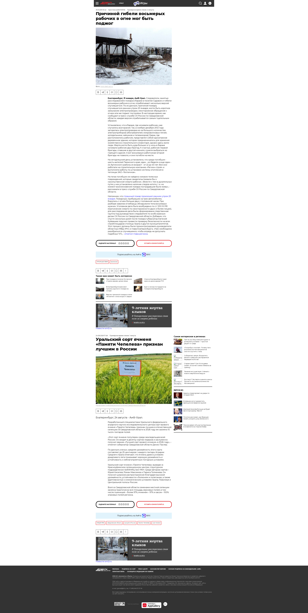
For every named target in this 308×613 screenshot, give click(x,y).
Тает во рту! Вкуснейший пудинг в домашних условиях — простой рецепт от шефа (197, 341)
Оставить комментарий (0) (154, 243)
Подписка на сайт (128, 569)
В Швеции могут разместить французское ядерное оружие (194, 402)
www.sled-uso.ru (106, 86)
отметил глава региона (136, 234)
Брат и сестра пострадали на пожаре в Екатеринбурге (155, 288)
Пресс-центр (143, 569)
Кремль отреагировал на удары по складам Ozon (196, 394)
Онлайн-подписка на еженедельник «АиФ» (184, 569)
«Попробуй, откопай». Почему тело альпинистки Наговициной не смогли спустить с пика (197, 349)
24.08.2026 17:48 (102, 335)
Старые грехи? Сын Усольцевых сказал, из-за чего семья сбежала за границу (197, 365)
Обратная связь (118, 571)
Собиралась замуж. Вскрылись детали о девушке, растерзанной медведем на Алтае (196, 357)
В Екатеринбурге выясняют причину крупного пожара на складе (117, 289)
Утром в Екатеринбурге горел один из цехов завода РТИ (155, 280)
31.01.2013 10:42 (101, 10)
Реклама (115, 569)
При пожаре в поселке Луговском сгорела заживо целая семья (119, 280)
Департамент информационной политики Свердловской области (120, 405)
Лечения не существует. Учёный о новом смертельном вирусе (196, 372)
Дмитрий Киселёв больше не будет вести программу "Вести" (196, 410)
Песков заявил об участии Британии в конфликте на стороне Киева (197, 426)
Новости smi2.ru (104, 328)
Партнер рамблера (133, 604)
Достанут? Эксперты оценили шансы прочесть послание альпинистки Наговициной (198, 381)
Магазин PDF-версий (158, 569)
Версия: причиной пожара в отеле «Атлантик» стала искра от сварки (119, 295)
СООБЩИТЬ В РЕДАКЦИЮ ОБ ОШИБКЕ (140, 571)
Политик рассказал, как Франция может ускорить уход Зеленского (196, 418)
